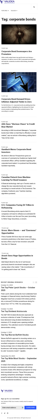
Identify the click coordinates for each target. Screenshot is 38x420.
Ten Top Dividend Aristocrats (14, 311)
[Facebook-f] (1, 413)
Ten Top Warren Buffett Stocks (15, 335)
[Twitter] (4, 413)
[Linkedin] (7, 413)
